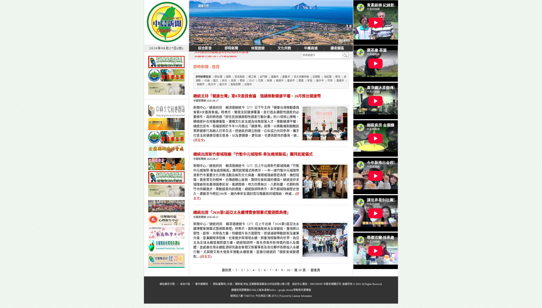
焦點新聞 (236, 84)
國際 (228, 76)
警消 (337, 76)
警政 (242, 80)
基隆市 (340, 80)
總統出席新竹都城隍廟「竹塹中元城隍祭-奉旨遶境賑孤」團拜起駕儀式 (253, 154)
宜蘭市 (248, 84)
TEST (251, 80)
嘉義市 (275, 76)
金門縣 (263, 76)
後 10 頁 (300, 270)
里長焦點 (240, 76)
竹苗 (330, 80)
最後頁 (315, 270)
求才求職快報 (301, 76)
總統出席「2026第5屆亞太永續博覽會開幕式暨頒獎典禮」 (241, 212)
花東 (260, 80)
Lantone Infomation (302, 295)
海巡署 (328, 76)
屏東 (269, 80)
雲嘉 (301, 80)
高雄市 (279, 80)
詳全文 (199, 140)
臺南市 (291, 80)
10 (288, 270)
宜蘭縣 (316, 76)
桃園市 (201, 84)
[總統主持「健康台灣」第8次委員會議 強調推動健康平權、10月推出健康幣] (325, 139)
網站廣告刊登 (167, 284)
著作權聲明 (201, 284)
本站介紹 (185, 284)
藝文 (215, 80)
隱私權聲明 (219, 284)
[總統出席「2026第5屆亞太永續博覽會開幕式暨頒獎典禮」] (325, 255)
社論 (207, 80)
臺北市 (223, 84)
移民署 (218, 76)
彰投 (309, 80)
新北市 (212, 84)
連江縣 (252, 76)
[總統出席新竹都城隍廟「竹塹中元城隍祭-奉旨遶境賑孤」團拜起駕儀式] (325, 197)
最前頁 (226, 270)
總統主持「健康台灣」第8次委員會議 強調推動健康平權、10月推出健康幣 (257, 96)
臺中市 (320, 80)
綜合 (224, 80)
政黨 (233, 80)
